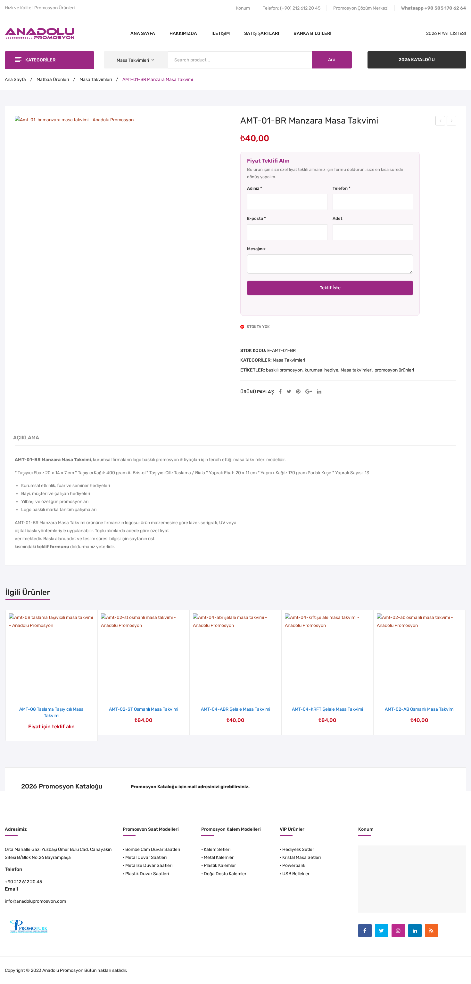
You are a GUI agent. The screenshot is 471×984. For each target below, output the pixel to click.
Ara (332, 59)
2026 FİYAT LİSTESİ (446, 33)
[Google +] (308, 391)
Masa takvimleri (356, 370)
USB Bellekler (296, 873)
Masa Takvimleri (95, 79)
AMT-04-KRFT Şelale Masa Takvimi (327, 709)
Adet (338, 218)
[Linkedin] (415, 930)
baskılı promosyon (284, 370)
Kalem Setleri (217, 849)
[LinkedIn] (319, 391)
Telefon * (342, 188)
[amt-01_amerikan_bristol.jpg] (123, 224)
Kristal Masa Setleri (301, 857)
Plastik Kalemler (220, 865)
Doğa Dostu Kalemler (225, 873)
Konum (243, 8)
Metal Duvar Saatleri (146, 857)
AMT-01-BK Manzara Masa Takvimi (440, 121)
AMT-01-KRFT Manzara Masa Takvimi (451, 121)
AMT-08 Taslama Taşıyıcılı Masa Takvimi (51, 712)
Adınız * (254, 188)
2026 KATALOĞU (417, 59)
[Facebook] (280, 391)
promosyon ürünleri (394, 370)
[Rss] (431, 930)
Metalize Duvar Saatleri (148, 865)
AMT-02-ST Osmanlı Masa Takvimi (143, 709)
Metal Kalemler (219, 857)
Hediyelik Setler (298, 849)
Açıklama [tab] (26, 438)
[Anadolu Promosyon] (39, 33)
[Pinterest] (298, 391)
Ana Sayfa (15, 79)
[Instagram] (398, 930)
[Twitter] (288, 391)
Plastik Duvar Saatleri (147, 873)
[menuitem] (142, 33)
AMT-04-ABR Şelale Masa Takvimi (235, 709)
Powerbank (293, 865)
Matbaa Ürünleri (53, 79)
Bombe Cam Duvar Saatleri (152, 849)
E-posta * (256, 218)
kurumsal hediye (321, 370)
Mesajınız (256, 248)
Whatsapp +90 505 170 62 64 (433, 8)
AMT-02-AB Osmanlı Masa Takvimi (419, 709)
